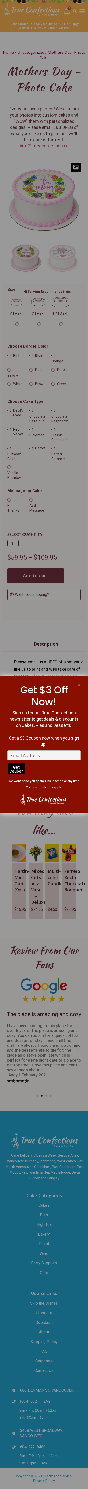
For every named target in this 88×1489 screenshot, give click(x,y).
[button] (79, 684)
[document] (44, 744)
